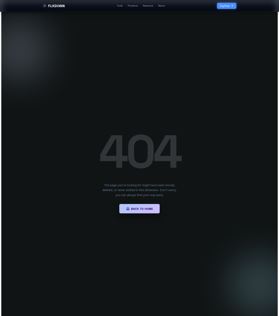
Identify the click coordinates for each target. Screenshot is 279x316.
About (161, 5)
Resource (148, 5)
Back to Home (139, 208)
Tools (120, 5)
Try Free (226, 6)
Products (133, 5)
